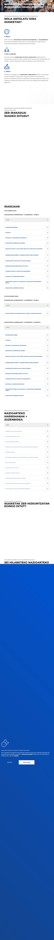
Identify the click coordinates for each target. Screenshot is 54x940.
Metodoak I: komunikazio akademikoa (16, 237)
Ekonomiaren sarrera (11, 227)
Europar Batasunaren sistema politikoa (16, 266)
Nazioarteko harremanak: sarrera (15, 243)
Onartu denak (26, 762)
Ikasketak (14, 1)
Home (5, 1)
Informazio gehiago (27, 754)
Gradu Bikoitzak (22, 1)
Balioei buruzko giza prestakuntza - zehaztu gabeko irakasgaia (23, 313)
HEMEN (16, 755)
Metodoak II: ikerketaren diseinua (14, 276)
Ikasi (9, 1)
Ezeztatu (9, 762)
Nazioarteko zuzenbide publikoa (14, 288)
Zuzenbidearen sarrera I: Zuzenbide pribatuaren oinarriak (22, 255)
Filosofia (8, 232)
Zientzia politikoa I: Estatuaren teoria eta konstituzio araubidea (23, 248)
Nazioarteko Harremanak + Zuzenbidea (37, 1)
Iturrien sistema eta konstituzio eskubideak (17, 271)
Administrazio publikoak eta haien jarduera (18, 260)
